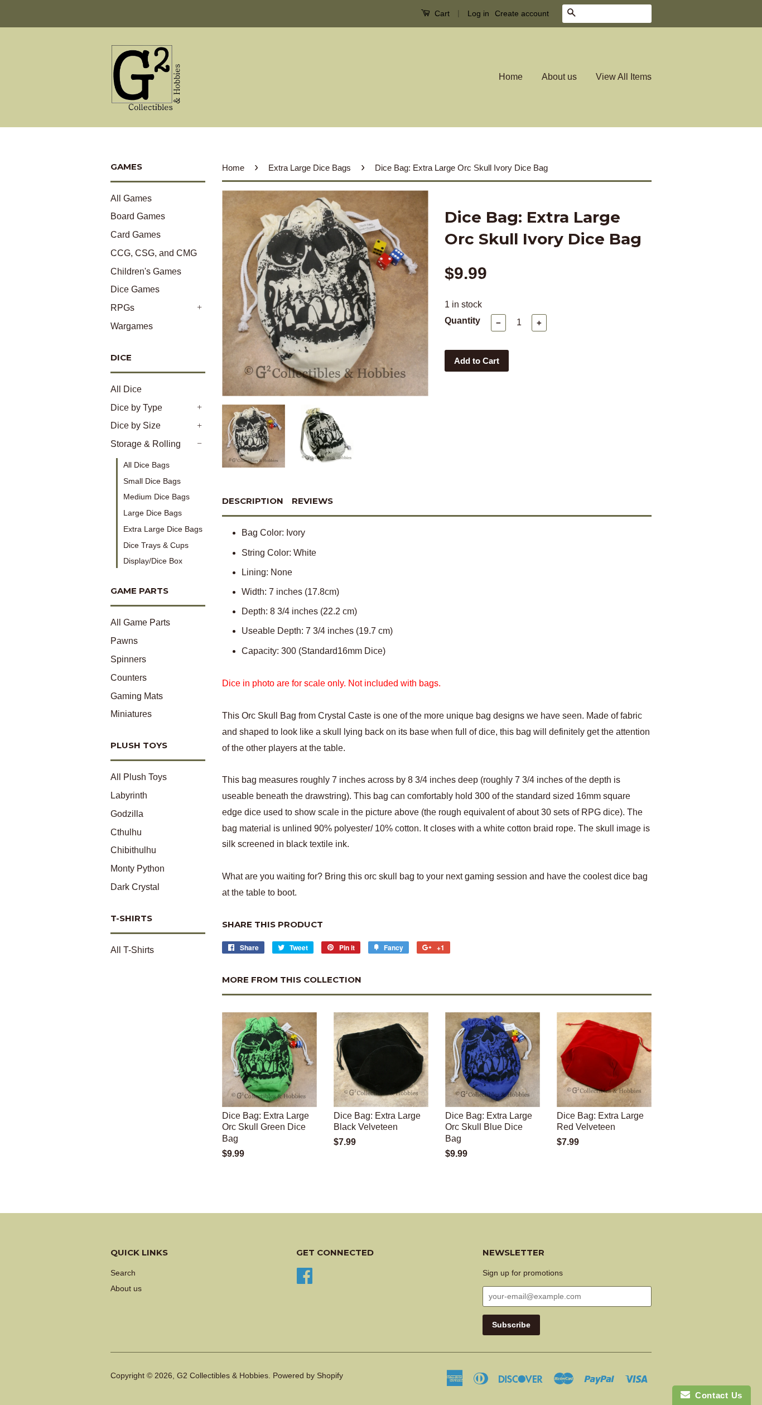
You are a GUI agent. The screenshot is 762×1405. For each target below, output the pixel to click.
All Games (131, 198)
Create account (522, 13)
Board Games (137, 216)
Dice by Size (135, 425)
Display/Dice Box (152, 560)
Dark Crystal (135, 887)
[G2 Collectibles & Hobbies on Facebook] (304, 1275)
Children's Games (145, 271)
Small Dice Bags (152, 481)
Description (252, 500)
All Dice (126, 389)
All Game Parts (140, 622)
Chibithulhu (133, 850)
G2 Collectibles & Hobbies (222, 1376)
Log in (478, 13)
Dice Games (135, 289)
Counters (128, 677)
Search (123, 1273)
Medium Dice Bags (156, 496)
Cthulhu (126, 832)
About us (559, 76)
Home (511, 76)
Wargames (131, 326)
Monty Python (137, 868)
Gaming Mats (136, 696)
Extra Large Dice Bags (162, 529)
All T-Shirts (132, 950)
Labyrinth (128, 795)
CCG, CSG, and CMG (153, 253)
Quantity (462, 320)
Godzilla (126, 814)
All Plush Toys (138, 777)
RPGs (122, 307)
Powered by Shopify (308, 1376)
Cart (441, 13)
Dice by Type (136, 407)
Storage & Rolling (145, 444)
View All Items (624, 76)
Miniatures (131, 714)
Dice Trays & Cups (156, 545)
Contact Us (716, 1395)
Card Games (135, 234)
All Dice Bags (146, 464)
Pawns (124, 641)
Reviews (312, 500)
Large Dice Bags (152, 512)
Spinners (128, 659)
